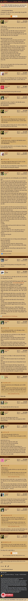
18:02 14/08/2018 (4, 348)
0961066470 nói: (6, 542)
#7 (26, 150)
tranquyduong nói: (6, 515)
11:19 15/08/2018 (4, 506)
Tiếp (15, 16)
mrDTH (3, 14)
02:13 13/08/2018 (4, 18)
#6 (26, 129)
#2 (26, 70)
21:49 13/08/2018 (4, 170)
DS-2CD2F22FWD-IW (18, 282)
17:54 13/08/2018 (4, 108)
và (7, 253)
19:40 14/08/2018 (4, 409)
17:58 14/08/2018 (4, 319)
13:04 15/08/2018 (4, 533)
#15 (26, 409)
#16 (26, 423)
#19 (26, 506)
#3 (26, 83)
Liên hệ (2, 574)
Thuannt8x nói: (6, 382)
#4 (26, 94)
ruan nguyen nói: (6, 138)
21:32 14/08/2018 (4, 423)
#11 (26, 319)
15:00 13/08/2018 (4, 83)
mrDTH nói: (5, 159)
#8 (26, 170)
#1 (26, 18)
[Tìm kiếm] (26, 1)
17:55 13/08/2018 (4, 129)
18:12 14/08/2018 (4, 399)
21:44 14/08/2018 (4, 456)
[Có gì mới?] (24, 1)
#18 (26, 491)
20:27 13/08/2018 (4, 150)
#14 (26, 399)
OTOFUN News (23, 574)
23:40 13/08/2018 (4, 256)
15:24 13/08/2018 (4, 94)
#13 (26, 373)
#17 (26, 456)
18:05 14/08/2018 (4, 373)
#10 (26, 269)
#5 (26, 108)
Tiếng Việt (4, 572)
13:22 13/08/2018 (4, 70)
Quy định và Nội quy (9, 574)
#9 (26, 256)
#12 (26, 348)
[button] (1, 1)
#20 (26, 533)
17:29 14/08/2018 (4, 269)
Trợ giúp (16, 574)
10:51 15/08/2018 (4, 491)
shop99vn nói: (6, 116)
